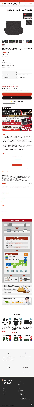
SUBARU (6, 5)
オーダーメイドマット (21, 383)
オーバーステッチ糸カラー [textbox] (9, 74)
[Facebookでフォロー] (8, 383)
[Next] (31, 24)
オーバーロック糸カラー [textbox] (9, 72)
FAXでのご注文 (22, 395)
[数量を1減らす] (5, 82)
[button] (4, 52)
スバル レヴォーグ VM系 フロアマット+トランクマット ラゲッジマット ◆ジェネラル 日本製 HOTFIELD (16, 328)
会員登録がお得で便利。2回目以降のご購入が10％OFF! (17, 0)
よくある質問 (15, 88)
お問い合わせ (21, 390)
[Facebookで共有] (4, 108)
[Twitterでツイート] (2, 108)
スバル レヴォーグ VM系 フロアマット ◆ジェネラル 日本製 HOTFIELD (6, 327)
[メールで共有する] (10, 108)
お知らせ (4, 390)
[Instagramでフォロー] (5, 383)
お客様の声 (4, 391)
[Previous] (3, 24)
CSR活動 (4, 394)
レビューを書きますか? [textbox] (9, 77)
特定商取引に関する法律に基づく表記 (25, 399)
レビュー (19, 385)
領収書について (22, 393)
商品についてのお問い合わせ (6, 88)
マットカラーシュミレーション (17, 97)
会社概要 (19, 384)
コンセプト (19, 381)
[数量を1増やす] (9, 82)
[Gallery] (17, 28)
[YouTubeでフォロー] (10, 383)
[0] (29, 3)
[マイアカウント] (27, 3)
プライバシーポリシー (23, 397)
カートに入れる (17, 94)
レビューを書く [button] (17, 164)
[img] (4, 173)
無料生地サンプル (22, 394)
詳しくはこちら (25, 372)
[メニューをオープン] (31, 3)
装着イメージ (4, 393)
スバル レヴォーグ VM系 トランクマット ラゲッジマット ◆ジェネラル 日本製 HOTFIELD (27, 327)
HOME (2, 5)
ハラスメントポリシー (23, 398)
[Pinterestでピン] (8, 108)
